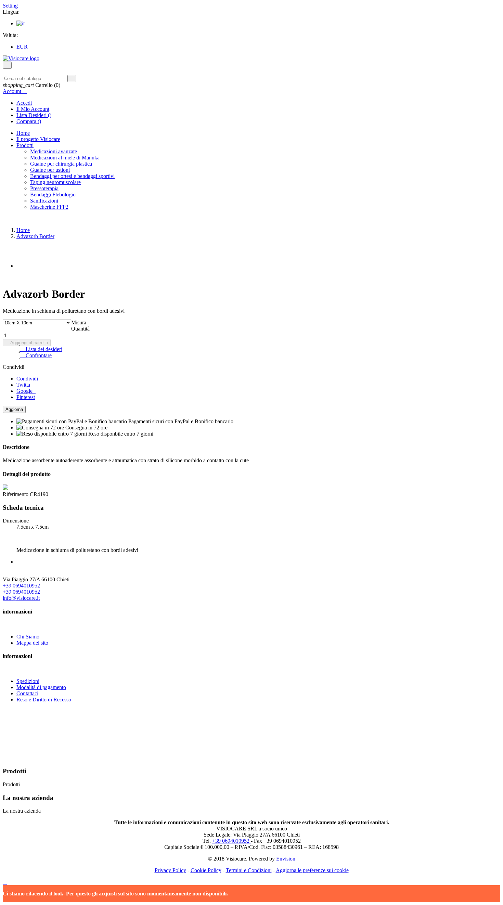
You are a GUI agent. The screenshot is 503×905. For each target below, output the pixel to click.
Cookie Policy (206, 870)
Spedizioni (27, 681)
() (33, 115)
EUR (22, 47)
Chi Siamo (27, 636)
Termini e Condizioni (249, 870)
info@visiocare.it (21, 598)
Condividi (27, 379)
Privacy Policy (170, 870)
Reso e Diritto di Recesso (43, 699)
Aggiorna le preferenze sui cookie (312, 870)
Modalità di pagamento (41, 687)
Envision (285, 859)
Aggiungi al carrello (26, 342)
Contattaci (27, 693)
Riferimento (16, 494)
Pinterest (25, 397)
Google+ (26, 391)
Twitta (23, 385)
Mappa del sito (32, 643)
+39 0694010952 (21, 586)
